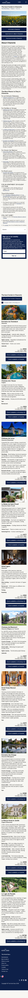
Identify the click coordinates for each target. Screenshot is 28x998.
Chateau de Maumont (9, 627)
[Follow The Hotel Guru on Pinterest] (26, 980)
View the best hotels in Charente (12, 298)
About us (3, 963)
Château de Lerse (7, 121)
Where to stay (5, 961)
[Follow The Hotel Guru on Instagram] (23, 980)
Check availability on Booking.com (16, 355)
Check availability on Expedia (16, 359)
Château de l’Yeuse (7, 109)
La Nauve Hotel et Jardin (10, 820)
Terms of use (4, 969)
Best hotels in (5, 959)
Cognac (15, 56)
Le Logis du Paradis (8, 894)
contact (6, 225)
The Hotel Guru (5, 954)
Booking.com (6, 190)
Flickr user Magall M (15, 25)
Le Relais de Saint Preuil (8, 129)
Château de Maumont (8, 97)
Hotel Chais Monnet (8, 688)
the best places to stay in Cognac (14, 217)
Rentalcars (19, 203)
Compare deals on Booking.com (12, 302)
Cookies (3, 967)
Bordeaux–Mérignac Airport (13, 195)
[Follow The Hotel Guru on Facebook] (21, 980)
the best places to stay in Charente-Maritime (14, 222)
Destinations (4, 957)
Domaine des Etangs (8, 172)
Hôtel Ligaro (6, 161)
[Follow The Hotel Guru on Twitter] (19, 980)
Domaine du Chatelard (8, 140)
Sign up (14, 255)
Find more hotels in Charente (14, 38)
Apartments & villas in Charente (14, 34)
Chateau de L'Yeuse (8, 381)
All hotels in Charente (14, 29)
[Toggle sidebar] (26, 2)
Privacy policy (5, 965)
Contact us (4, 971)
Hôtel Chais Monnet (8, 151)
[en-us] (2, 976)
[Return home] (6, 2)
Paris (9, 198)
